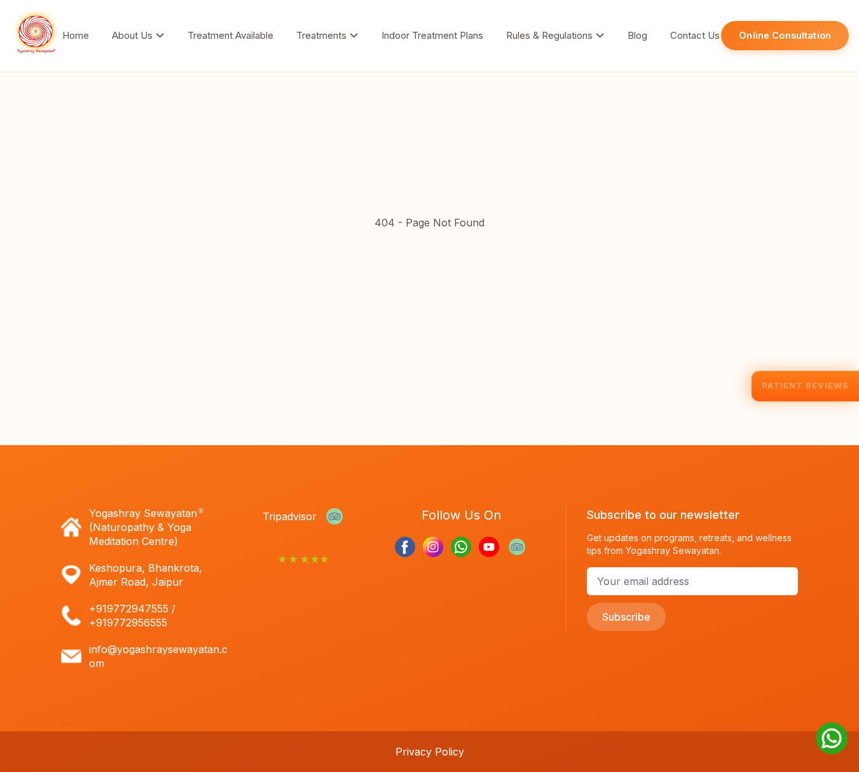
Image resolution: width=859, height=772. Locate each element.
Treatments (322, 35)
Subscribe (626, 616)
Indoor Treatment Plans (432, 35)
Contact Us (695, 35)
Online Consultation (785, 35)
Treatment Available (230, 35)
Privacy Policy (429, 751)
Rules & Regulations (550, 35)
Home (75, 35)
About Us (133, 35)
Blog (637, 35)
